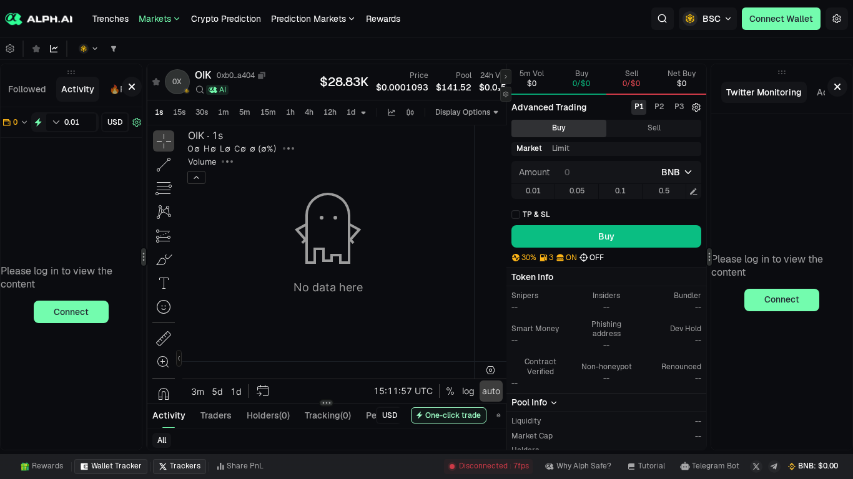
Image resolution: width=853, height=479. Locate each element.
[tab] (27, 89)
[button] (662, 18)
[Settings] (837, 18)
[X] (756, 466)
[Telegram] (774, 466)
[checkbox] (530, 214)
